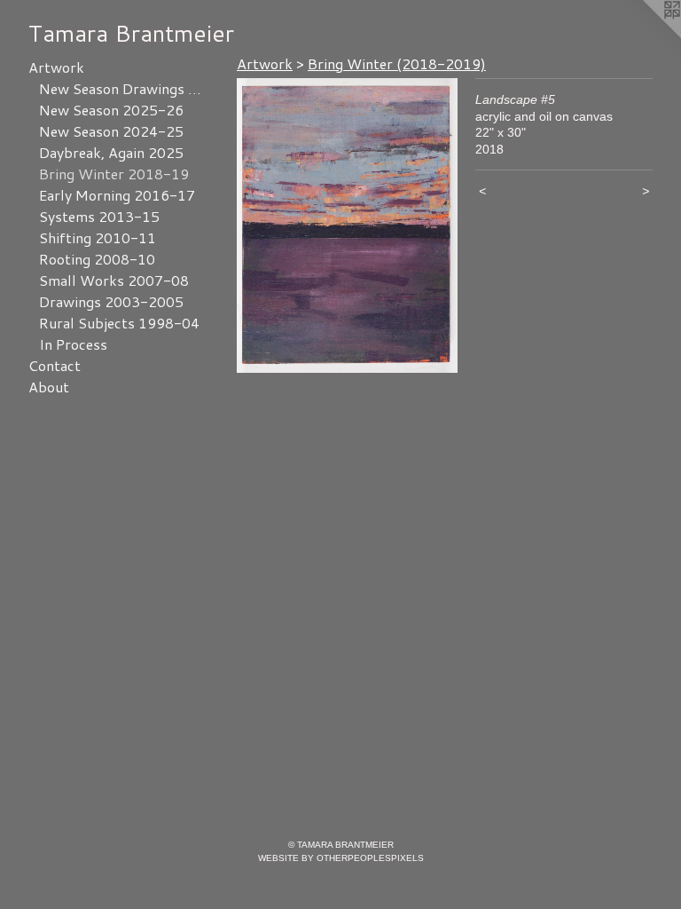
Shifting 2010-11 (97, 237)
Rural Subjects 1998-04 (119, 322)
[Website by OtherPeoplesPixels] (645, 35)
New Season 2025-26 (111, 109)
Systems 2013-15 (99, 216)
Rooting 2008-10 (97, 259)
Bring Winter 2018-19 (114, 173)
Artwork (56, 67)
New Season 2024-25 (111, 131)
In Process (73, 344)
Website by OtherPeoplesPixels (341, 858)
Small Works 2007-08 (114, 280)
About (48, 386)
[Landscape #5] (347, 225)
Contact (54, 365)
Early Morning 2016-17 (117, 195)
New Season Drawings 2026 (122, 88)
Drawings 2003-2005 (111, 301)
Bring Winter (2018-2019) (397, 63)
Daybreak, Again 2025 (111, 152)
